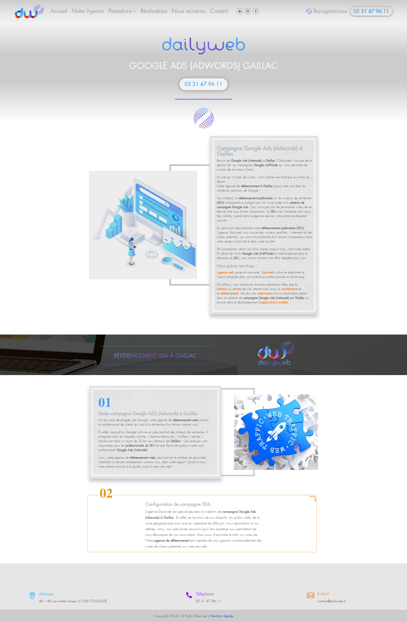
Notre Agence (88, 11)
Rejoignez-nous (330, 11)
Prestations (120, 11)
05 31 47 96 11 (371, 11)
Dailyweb (285, 160)
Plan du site (245, 616)
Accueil (59, 11)
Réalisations (154, 11)
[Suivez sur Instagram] (248, 11)
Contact (219, 11)
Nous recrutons (189, 11)
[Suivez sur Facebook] (256, 11)
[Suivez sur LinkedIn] (240, 11)
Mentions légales (222, 616)
